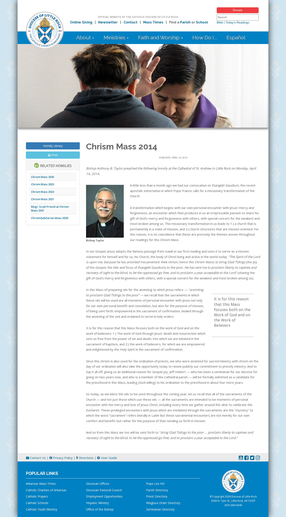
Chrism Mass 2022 (42, 192)
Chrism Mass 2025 (42, 177)
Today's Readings (237, 22)
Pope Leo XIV (155, 484)
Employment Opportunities (104, 496)
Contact (130, 22)
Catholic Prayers (37, 496)
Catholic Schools (37, 503)
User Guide (108, 458)
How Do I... (204, 38)
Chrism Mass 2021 (42, 199)
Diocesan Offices (97, 484)
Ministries (115, 38)
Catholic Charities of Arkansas (46, 490)
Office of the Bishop (99, 509)
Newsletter (108, 22)
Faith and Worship (159, 38)
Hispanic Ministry (97, 503)
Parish (185, 22)
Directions (86, 458)
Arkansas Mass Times (41, 484)
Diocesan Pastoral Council (104, 490)
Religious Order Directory (163, 503)
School (202, 22)
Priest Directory (156, 496)
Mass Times (153, 22)
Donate (237, 10)
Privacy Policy (62, 458)
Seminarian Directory (160, 509)
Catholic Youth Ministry (41, 509)
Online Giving (81, 22)
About (84, 38)
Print (54, 155)
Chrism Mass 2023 (42, 184)
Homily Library (53, 146)
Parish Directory (157, 490)
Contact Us (37, 458)
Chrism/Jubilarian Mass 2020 (49, 218)
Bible (220, 22)
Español (236, 38)
